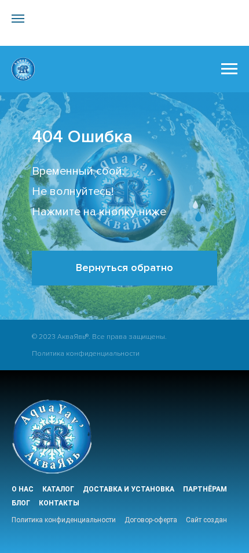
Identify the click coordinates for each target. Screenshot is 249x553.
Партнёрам (205, 489)
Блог (21, 503)
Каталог (58, 489)
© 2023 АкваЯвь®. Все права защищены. (99, 336)
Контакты (59, 503)
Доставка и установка (128, 489)
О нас (23, 489)
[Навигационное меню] (18, 19)
